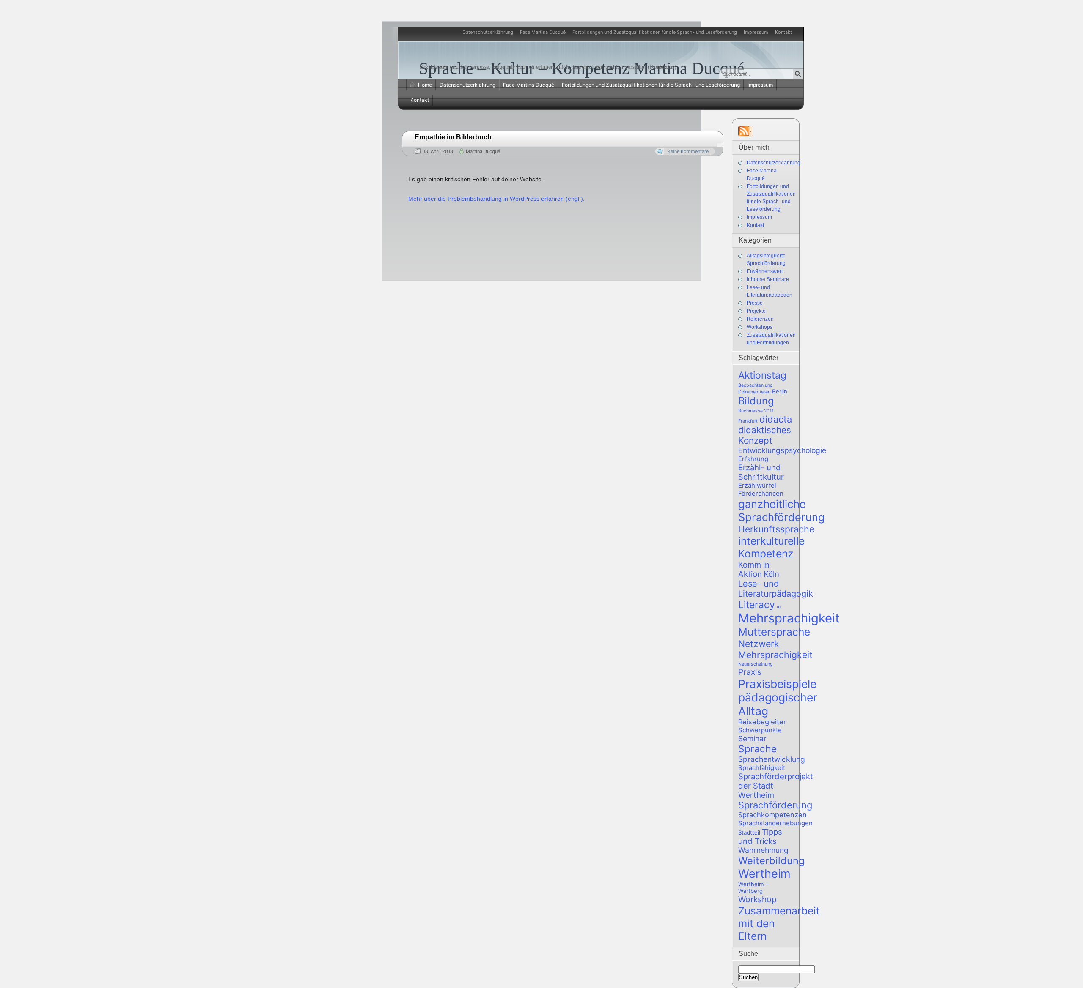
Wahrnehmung (763, 850)
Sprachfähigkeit (761, 768)
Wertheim (764, 874)
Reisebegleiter (762, 722)
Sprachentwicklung (771, 759)
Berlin (779, 391)
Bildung (756, 401)
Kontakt (783, 32)
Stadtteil (749, 832)
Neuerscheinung (755, 664)
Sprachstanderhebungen (775, 823)
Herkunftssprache (776, 529)
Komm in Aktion (754, 569)
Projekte (756, 311)
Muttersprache (774, 631)
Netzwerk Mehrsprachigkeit (775, 649)
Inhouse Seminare (768, 279)
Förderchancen (760, 493)
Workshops (759, 327)
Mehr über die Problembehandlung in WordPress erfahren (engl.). (496, 198)
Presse (755, 303)
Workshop (757, 899)
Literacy (756, 605)
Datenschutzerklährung (487, 32)
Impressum (756, 32)
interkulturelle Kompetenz (771, 547)
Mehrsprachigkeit (789, 618)
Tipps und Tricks (760, 836)
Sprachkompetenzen (772, 815)
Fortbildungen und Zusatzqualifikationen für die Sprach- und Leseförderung (654, 32)
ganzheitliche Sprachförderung (781, 510)
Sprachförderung (775, 805)
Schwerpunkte (760, 730)
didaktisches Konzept (764, 435)
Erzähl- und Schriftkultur (761, 472)
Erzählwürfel (757, 485)
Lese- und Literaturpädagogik (775, 589)
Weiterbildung (771, 860)
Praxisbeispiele (777, 684)
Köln (771, 574)
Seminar (752, 738)
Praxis (749, 672)
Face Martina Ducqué (543, 32)
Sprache (757, 749)
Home (425, 85)
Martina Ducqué (483, 151)
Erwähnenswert (765, 271)
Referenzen (760, 319)
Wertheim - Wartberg (753, 887)
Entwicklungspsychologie (782, 450)
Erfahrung (753, 459)
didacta (775, 419)
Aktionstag (762, 375)
